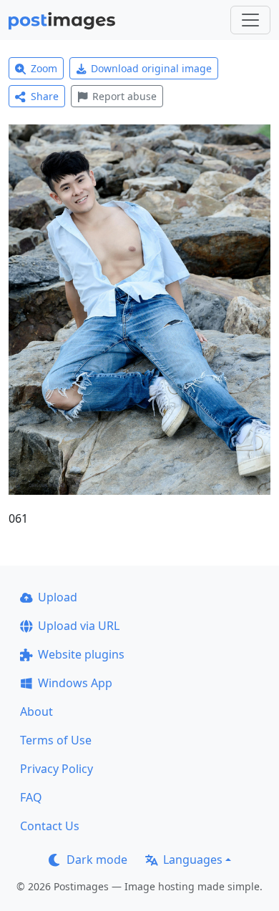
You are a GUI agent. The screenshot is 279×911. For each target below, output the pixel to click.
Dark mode (97, 859)
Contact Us (49, 826)
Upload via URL (78, 626)
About (36, 711)
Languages (192, 859)
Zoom (44, 68)
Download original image (151, 68)
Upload (57, 597)
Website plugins (81, 654)
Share (45, 96)
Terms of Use (56, 740)
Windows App (75, 683)
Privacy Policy (56, 769)
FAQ (31, 797)
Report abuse (124, 96)
